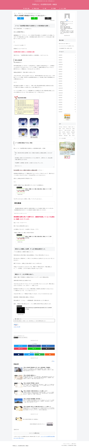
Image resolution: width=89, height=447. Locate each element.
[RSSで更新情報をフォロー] (50, 354)
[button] (75, 138)
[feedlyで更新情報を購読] (39, 354)
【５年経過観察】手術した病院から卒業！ (65, 48)
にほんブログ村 (17, 326)
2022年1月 (67, 85)
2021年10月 (67, 92)
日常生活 (25, 337)
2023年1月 (67, 62)
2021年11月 (67, 90)
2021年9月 (67, 95)
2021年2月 (67, 111)
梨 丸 (67, 20)
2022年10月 (67, 64)
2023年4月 (67, 59)
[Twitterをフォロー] (29, 354)
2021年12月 (67, 88)
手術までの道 (21, 337)
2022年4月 (67, 78)
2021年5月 (67, 104)
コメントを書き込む (34, 433)
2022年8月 (67, 69)
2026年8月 (67, 55)
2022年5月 (67, 76)
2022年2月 (67, 83)
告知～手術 (16, 337)
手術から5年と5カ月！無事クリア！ (64, 43)
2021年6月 (67, 102)
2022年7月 (67, 71)
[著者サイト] (19, 354)
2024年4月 (67, 57)
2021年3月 (67, 109)
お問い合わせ (74, 443)
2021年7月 (67, 99)
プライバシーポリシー (66, 443)
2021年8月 (67, 97)
